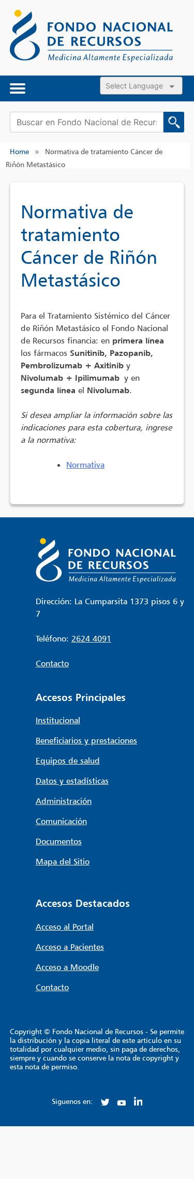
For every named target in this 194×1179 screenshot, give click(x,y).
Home (19, 151)
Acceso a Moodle (67, 967)
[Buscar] (173, 122)
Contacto (52, 663)
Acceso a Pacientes (70, 947)
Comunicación (61, 821)
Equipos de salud (68, 760)
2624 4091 (91, 638)
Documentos (59, 841)
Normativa (85, 464)
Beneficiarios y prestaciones (86, 740)
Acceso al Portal (65, 926)
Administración (64, 801)
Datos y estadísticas (72, 780)
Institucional (58, 720)
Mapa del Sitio (62, 861)
